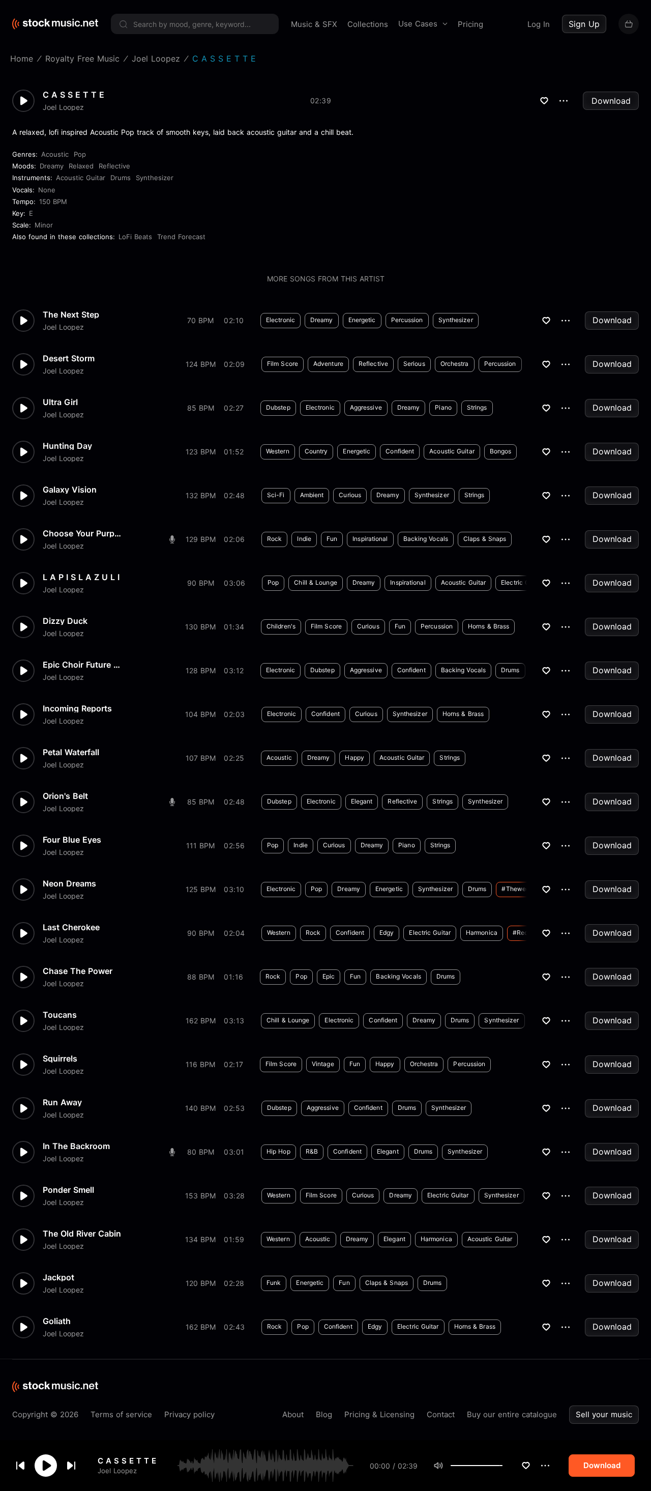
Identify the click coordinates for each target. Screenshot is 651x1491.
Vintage (323, 1064)
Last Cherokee (71, 927)
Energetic (362, 320)
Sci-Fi (276, 495)
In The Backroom (76, 1146)
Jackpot (58, 1277)
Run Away (62, 1102)
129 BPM (201, 539)
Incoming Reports (77, 708)
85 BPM (200, 408)
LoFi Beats (135, 237)
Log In (538, 24)
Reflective (114, 166)
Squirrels (60, 1058)
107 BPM (201, 758)
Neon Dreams (69, 883)
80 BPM (200, 1152)
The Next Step (71, 314)
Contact (441, 1414)
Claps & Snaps (484, 538)
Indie (304, 538)
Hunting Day (67, 446)
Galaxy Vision (70, 489)
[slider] (502, 1465)
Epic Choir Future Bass (83, 665)
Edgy (386, 932)
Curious (350, 495)
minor (44, 225)
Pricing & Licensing (379, 1414)
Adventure (328, 363)
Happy (354, 757)
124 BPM (201, 364)
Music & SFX (314, 24)
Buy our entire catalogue (512, 1414)
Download (611, 101)
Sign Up (584, 24)
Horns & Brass (488, 626)
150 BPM (53, 201)
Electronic (280, 320)
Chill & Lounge (315, 582)
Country (316, 451)
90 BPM (200, 583)
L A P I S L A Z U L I (81, 577)
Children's (281, 626)
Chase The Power (77, 971)
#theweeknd (520, 889)
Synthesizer (154, 178)
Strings (477, 407)
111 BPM (200, 845)
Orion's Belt (65, 796)
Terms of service (121, 1414)
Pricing (470, 24)
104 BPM (200, 714)
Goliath (57, 1321)
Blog (324, 1414)
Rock (274, 538)
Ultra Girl (60, 402)
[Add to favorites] (526, 1465)
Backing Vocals (425, 538)
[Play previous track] (20, 1465)
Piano (443, 407)
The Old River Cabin (82, 1233)
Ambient (312, 495)
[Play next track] (71, 1465)
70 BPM (200, 320)
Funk (274, 1282)
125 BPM (201, 889)
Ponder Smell (68, 1190)
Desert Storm (69, 358)
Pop (80, 154)
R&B (312, 1151)
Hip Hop (278, 1151)
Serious (414, 363)
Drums (120, 178)
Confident (400, 451)
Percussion (407, 320)
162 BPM (201, 1020)
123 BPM (201, 451)
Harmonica (481, 932)
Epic (328, 976)
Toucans (60, 1015)
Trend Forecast (181, 237)
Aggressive (366, 407)
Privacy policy (189, 1414)
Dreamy (52, 166)
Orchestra (454, 363)
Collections (367, 24)
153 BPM (200, 1195)
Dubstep (278, 407)
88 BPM (200, 976)
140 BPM (200, 1108)
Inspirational (370, 538)
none (46, 190)
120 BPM (201, 1283)
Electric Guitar (522, 582)
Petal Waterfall (71, 752)
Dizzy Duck (65, 621)
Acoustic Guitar (80, 178)
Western (277, 451)
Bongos (501, 451)
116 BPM (200, 1064)
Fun (332, 538)
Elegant (362, 801)
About (293, 1414)
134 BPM (200, 1239)
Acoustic (55, 154)
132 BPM (201, 495)
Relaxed (81, 166)
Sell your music (604, 1414)
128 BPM (201, 670)
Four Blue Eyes (72, 840)
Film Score (282, 363)
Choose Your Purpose (83, 533)
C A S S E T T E (127, 1461)
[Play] (46, 1465)
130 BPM (200, 626)
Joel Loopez (117, 1471)
